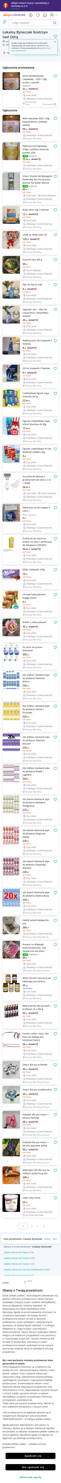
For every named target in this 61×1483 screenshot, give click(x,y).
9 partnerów (18, 1341)
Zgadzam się (33, 1455)
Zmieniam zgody (30, 1477)
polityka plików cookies (14, 1443)
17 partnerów (10, 1338)
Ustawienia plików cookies (41, 1431)
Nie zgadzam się (33, 1467)
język (30, 1281)
